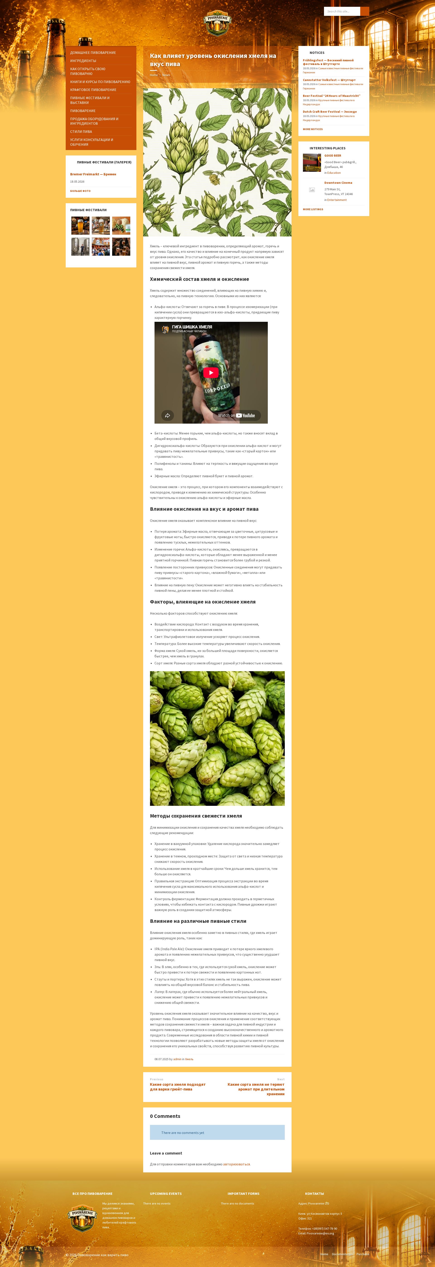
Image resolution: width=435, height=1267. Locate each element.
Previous (156, 1079)
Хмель (189, 1059)
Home (154, 75)
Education (334, 173)
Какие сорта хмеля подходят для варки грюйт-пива (178, 1087)
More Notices (313, 129)
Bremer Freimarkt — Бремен (93, 174)
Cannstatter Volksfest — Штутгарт (329, 80)
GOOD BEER (332, 155)
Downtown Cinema (338, 183)
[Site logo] (217, 37)
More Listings (313, 209)
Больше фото (80, 191)
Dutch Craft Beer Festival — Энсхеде (330, 112)
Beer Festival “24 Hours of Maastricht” (331, 96)
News (166, 75)
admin (177, 1059)
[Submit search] (364, 11)
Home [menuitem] (324, 1254)
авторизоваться (236, 1164)
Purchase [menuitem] (363, 1254)
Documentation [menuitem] (342, 1254)
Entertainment (337, 200)
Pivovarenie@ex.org (320, 1233)
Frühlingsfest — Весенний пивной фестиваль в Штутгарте (328, 62)
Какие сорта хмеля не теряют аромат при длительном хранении (256, 1089)
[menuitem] (101, 53)
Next (281, 1079)
